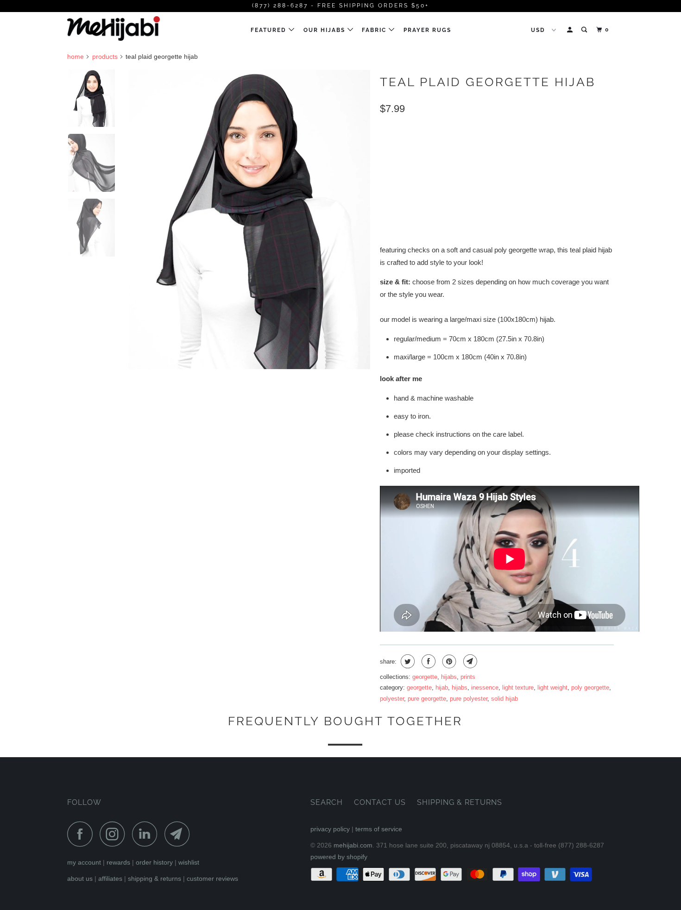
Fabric (375, 30)
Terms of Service (378, 829)
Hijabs (449, 676)
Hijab (441, 687)
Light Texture (518, 687)
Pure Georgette (427, 698)
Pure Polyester (468, 698)
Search (326, 802)
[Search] (585, 30)
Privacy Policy (330, 829)
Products (105, 56)
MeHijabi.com (353, 845)
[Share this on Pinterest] (448, 661)
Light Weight (552, 687)
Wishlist (188, 862)
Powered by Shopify (338, 856)
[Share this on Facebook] (427, 661)
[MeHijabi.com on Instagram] (115, 834)
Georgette (424, 676)
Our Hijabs (325, 30)
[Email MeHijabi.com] (179, 834)
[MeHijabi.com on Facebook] (82, 834)
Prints (467, 676)
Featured (270, 30)
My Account (84, 862)
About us (80, 878)
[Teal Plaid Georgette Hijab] (249, 219)
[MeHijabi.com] (114, 28)
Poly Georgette (590, 687)
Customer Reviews (212, 878)
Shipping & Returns (154, 878)
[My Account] (570, 30)
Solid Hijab (504, 698)
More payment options (563, 214)
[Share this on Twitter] (406, 661)
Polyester (392, 698)
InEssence (484, 687)
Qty (386, 193)
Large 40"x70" (471, 149)
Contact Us (380, 802)
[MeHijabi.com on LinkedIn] (147, 834)
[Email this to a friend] (469, 661)
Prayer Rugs (427, 30)
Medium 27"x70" (409, 149)
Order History (154, 862)
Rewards (118, 862)
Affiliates (110, 878)
